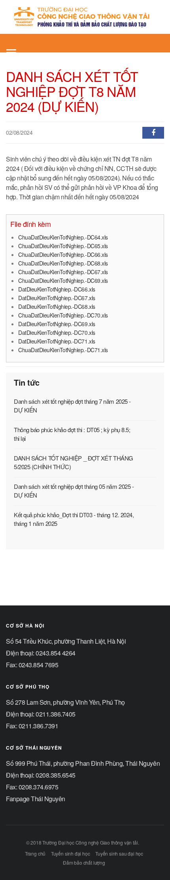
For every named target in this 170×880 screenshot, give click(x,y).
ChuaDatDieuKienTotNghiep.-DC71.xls (63, 350)
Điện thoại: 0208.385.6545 (41, 775)
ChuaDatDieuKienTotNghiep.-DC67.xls (63, 272)
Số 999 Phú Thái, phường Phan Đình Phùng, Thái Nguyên (83, 763)
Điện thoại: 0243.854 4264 (41, 652)
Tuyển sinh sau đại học (119, 853)
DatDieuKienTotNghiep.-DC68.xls (56, 306)
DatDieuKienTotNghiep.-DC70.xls (56, 332)
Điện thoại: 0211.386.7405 (41, 713)
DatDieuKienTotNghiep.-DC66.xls (56, 289)
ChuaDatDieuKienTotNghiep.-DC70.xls (63, 315)
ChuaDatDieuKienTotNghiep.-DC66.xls (63, 254)
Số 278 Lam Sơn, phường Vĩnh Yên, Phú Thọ (65, 702)
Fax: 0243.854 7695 (32, 664)
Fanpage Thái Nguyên (35, 798)
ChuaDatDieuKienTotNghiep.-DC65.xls (63, 246)
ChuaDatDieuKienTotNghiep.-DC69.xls (63, 280)
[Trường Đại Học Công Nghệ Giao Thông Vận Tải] (82, 17)
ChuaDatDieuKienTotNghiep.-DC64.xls (63, 237)
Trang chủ (35, 853)
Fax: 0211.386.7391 (32, 725)
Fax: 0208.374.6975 (32, 786)
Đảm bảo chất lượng (84, 862)
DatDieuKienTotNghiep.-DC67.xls (56, 298)
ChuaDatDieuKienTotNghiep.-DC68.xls (63, 263)
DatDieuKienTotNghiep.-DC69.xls (56, 324)
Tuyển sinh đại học (70, 853)
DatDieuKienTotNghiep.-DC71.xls (56, 341)
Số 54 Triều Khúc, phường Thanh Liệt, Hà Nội (66, 641)
